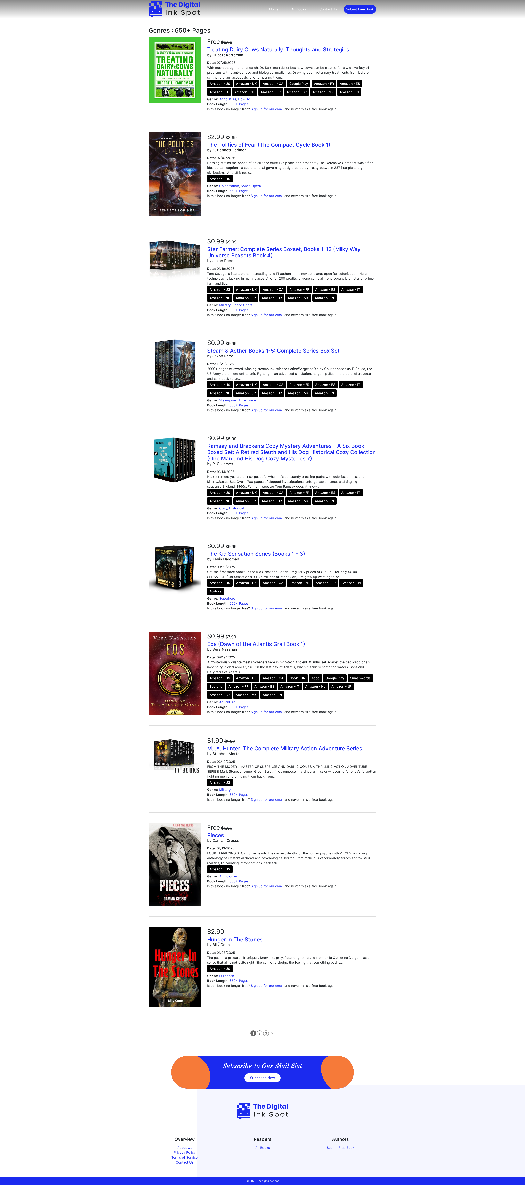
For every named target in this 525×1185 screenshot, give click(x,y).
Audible (215, 591)
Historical (236, 508)
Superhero (227, 598)
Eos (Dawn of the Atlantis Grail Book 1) (256, 644)
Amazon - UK (246, 83)
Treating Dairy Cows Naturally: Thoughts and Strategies (278, 49)
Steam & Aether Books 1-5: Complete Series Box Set (273, 350)
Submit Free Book (360, 9)
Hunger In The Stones (235, 939)
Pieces (215, 835)
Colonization (229, 186)
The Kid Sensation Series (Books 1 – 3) (256, 554)
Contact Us (328, 9)
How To (244, 99)
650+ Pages (238, 104)
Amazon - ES (350, 83)
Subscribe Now (262, 1078)
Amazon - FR (324, 83)
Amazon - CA (273, 83)
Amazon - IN (349, 92)
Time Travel (248, 400)
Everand (216, 686)
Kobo (315, 678)
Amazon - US (220, 83)
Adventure (227, 702)
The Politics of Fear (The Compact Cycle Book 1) (268, 144)
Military (225, 305)
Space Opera (251, 186)
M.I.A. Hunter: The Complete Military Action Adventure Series (284, 748)
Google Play (298, 83)
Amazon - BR (296, 92)
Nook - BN (297, 678)
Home (273, 9)
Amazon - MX (323, 92)
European (226, 976)
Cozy (223, 508)
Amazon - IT (219, 92)
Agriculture (227, 99)
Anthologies (228, 876)
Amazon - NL (244, 92)
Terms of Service (184, 1157)
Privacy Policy (185, 1152)
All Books (299, 9)
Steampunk (228, 400)
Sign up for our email (267, 109)
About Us (184, 1147)
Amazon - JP (271, 92)
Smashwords (360, 678)
